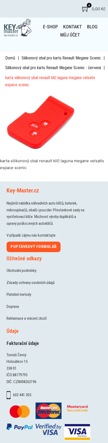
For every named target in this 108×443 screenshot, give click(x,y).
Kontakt (72, 26)
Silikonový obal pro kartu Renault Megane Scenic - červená (53, 67)
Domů (10, 57)
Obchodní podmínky (21, 270)
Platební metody (19, 294)
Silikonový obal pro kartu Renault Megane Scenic (61, 57)
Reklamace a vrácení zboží (27, 318)
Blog (92, 26)
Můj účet (70, 35)
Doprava (13, 306)
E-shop (50, 26)
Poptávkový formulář (33, 246)
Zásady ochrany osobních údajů (31, 282)
